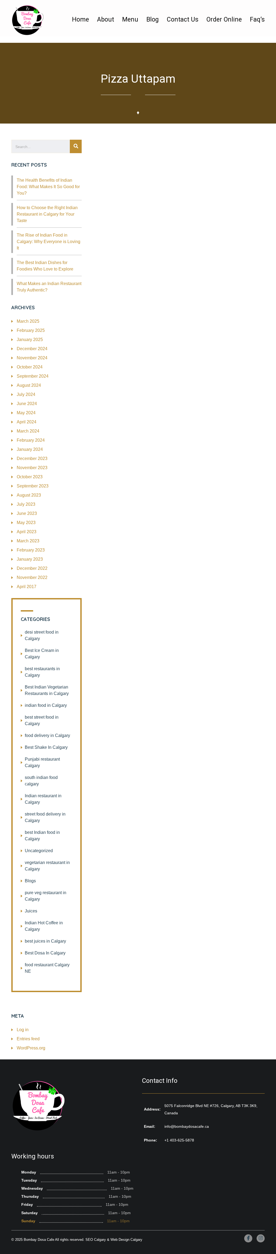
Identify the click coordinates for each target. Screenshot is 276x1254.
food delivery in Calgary (47, 735)
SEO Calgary (95, 1240)
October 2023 (30, 477)
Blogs (30, 881)
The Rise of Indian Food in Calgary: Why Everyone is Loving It (48, 241)
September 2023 (33, 486)
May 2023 (26, 522)
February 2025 (31, 330)
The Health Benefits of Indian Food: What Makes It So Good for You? (48, 186)
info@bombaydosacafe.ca (186, 1126)
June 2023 (27, 513)
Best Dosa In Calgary (45, 953)
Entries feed (28, 1039)
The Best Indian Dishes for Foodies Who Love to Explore (45, 265)
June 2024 (27, 403)
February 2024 (31, 440)
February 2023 (31, 550)
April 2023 (26, 531)
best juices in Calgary (45, 941)
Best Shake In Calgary (46, 747)
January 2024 (30, 449)
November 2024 (32, 358)
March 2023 (28, 541)
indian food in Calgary (46, 705)
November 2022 (32, 577)
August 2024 (29, 385)
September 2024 (33, 376)
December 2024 (32, 348)
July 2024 (26, 394)
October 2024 (30, 367)
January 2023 (30, 559)
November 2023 (32, 467)
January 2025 (30, 339)
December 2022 (32, 568)
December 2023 (32, 458)
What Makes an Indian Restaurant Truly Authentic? (49, 286)
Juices (31, 911)
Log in (23, 1029)
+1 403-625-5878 (179, 1140)
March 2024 (28, 431)
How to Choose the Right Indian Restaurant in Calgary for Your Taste (47, 214)
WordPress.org (31, 1048)
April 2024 (26, 422)
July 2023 (26, 504)
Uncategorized (39, 850)
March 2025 (28, 321)
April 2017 (26, 586)
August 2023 (29, 495)
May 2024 (26, 412)
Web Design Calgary (126, 1240)
